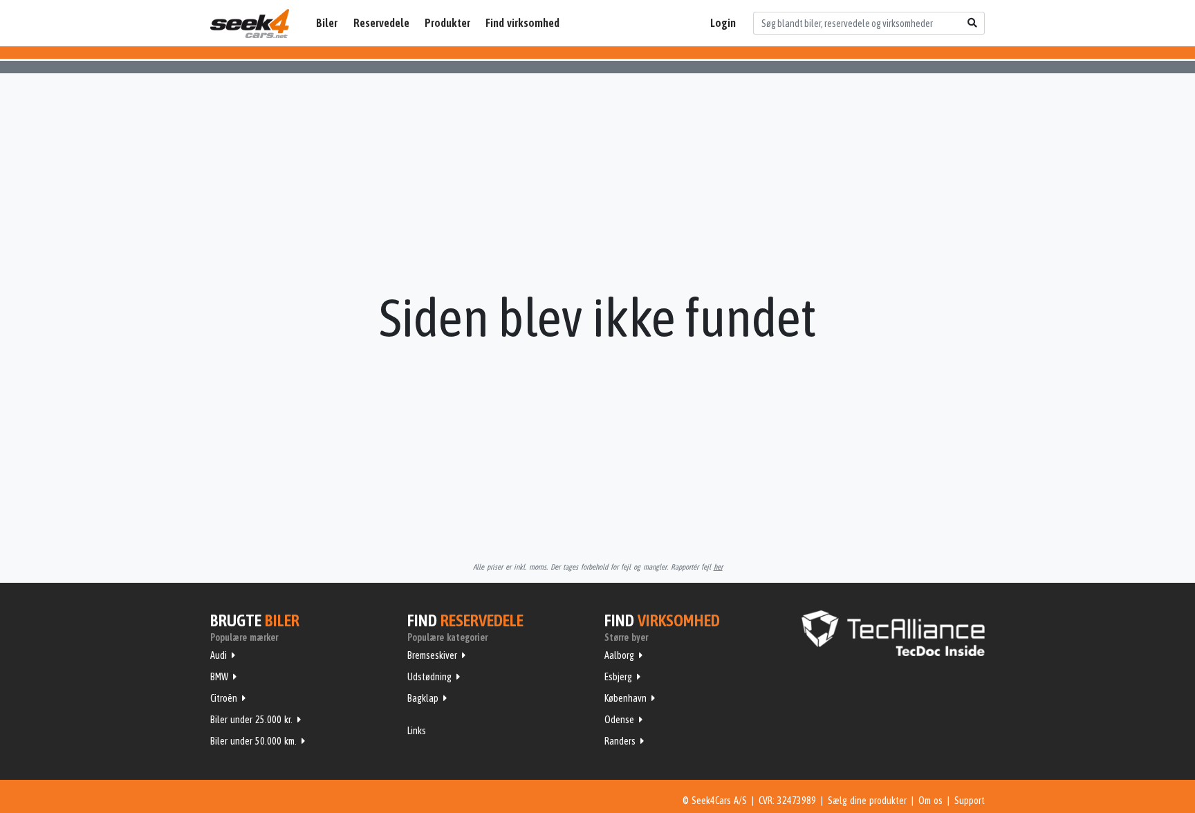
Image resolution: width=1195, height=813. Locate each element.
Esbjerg (618, 676)
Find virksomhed (522, 23)
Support (969, 800)
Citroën (223, 698)
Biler (326, 23)
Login (723, 23)
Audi (218, 655)
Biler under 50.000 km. (253, 741)
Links (416, 730)
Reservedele (381, 23)
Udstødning (429, 676)
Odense (619, 719)
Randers (620, 741)
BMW (219, 676)
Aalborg (619, 655)
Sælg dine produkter (867, 800)
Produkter (447, 23)
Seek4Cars (249, 23)
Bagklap (422, 698)
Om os (930, 800)
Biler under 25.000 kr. (251, 719)
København (625, 698)
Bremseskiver (432, 655)
